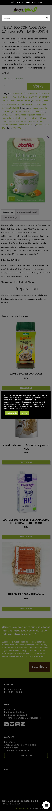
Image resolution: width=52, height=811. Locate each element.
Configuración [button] (11, 413)
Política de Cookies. (19, 408)
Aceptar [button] (24, 413)
